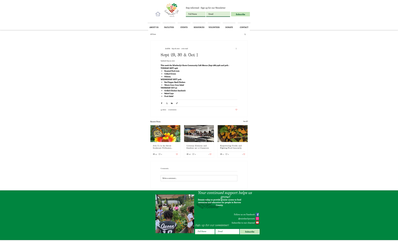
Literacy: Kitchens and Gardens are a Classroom (198, 146)
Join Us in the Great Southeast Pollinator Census (162, 146)
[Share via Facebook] (162, 103)
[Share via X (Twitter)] (167, 103)
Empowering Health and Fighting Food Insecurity (231, 146)
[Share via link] (177, 103)
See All (245, 121)
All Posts (153, 34)
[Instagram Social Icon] (257, 218)
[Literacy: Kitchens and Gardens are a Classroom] (199, 133)
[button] (245, 34)
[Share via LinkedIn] (172, 103)
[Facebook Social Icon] (257, 214)
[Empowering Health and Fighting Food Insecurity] (233, 133)
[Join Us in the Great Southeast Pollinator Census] (165, 133)
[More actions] (236, 48)
